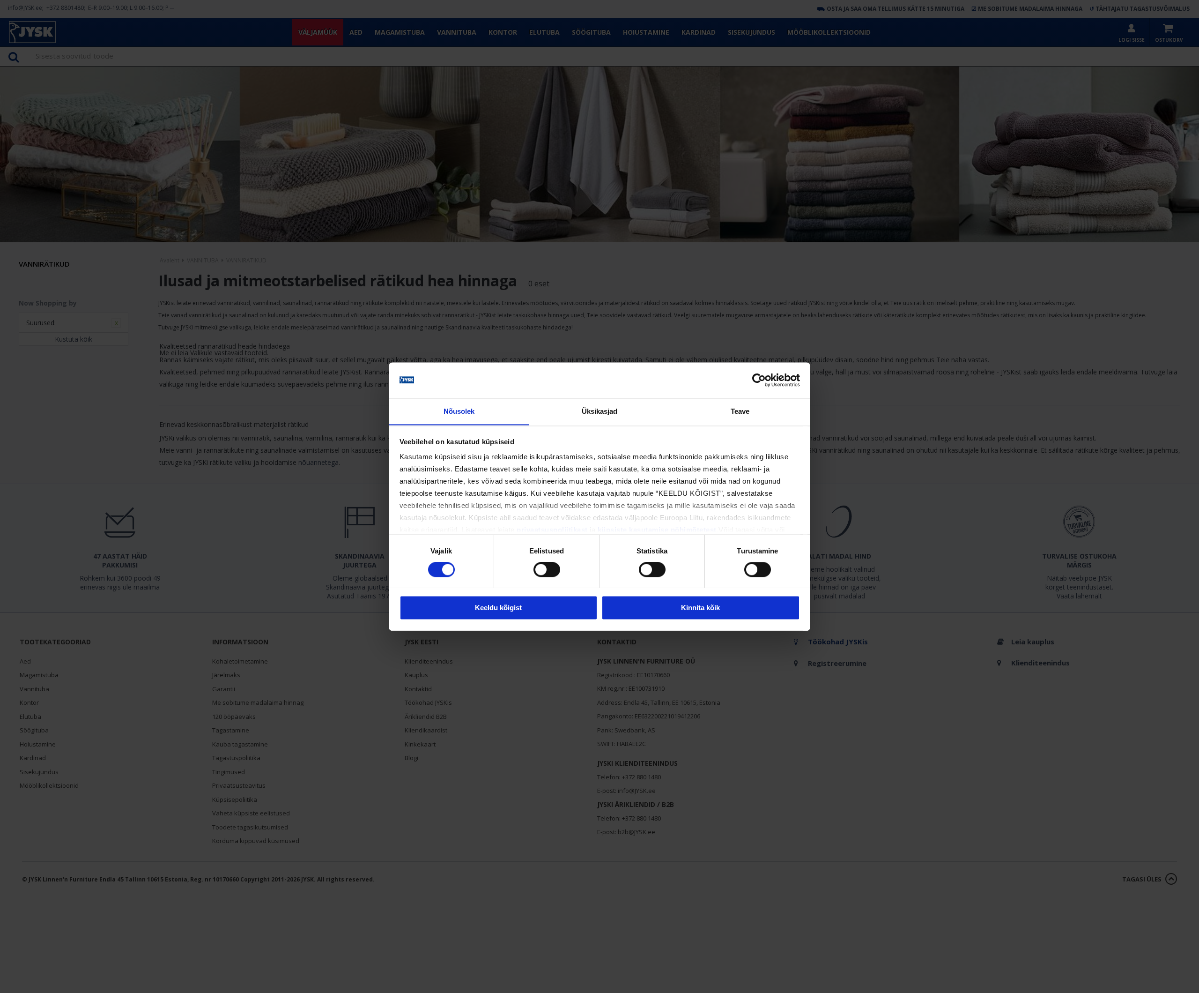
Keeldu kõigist (498, 608)
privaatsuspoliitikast (552, 530)
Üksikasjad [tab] (600, 411)
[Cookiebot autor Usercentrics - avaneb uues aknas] (759, 380)
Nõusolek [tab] (459, 411)
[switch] (546, 569)
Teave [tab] (740, 411)
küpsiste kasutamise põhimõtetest (657, 530)
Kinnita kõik (700, 608)
